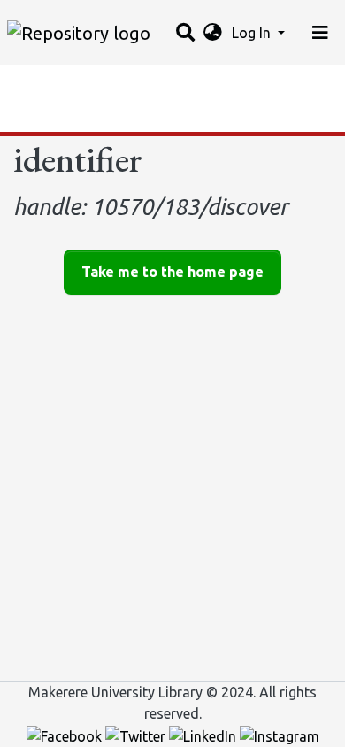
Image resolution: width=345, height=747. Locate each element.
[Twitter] (137, 735)
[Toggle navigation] (320, 32)
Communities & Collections (101, 84)
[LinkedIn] (204, 735)
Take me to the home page (172, 272)
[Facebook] (66, 735)
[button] (212, 32)
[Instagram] (279, 735)
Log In (253, 33)
